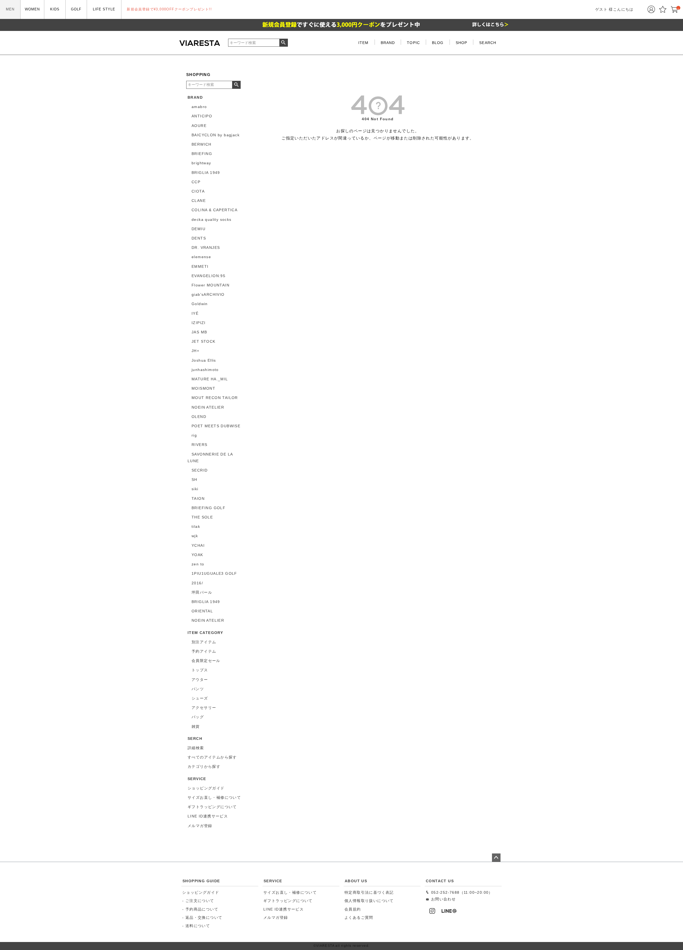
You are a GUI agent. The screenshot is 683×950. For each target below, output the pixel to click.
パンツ (198, 689)
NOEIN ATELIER (208, 407)
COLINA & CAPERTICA (214, 210)
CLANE (199, 200)
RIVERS (199, 444)
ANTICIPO (202, 116)
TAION (198, 498)
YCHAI (198, 545)
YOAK (197, 555)
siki (195, 489)
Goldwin (200, 304)
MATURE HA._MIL (210, 379)
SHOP (461, 43)
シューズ (200, 698)
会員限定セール (206, 660)
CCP (196, 182)
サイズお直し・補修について (290, 892)
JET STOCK (204, 341)
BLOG (437, 43)
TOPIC (413, 43)
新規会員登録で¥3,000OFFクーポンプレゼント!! (169, 9)
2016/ (197, 583)
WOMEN (32, 9)
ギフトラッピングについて (288, 901)
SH (194, 479)
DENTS (199, 238)
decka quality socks (212, 219)
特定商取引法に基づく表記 (369, 892)
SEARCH (487, 43)
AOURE (199, 125)
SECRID (200, 470)
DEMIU (198, 229)
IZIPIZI (199, 323)
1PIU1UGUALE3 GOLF (214, 573)
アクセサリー (204, 707)
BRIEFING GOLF (208, 508)
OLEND (199, 416)
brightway (201, 163)
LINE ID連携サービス (283, 909)
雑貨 (196, 726)
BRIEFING (202, 153)
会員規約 (352, 909)
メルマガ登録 (275, 917)
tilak (196, 526)
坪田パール (202, 592)
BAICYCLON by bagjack (216, 135)
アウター (200, 679)
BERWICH (202, 144)
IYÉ (195, 313)
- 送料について (196, 926)
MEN (10, 9)
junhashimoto (205, 370)
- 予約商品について (200, 909)
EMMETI (200, 266)
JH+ (195, 351)
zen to (198, 564)
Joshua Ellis (204, 360)
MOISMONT (203, 388)
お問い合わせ (443, 899)
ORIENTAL (202, 611)
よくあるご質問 (358, 917)
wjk (195, 536)
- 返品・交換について (202, 917)
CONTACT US (440, 881)
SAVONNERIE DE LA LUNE (210, 457)
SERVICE (273, 881)
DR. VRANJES (206, 247)
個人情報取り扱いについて (369, 901)
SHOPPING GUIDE (201, 881)
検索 (283, 42)
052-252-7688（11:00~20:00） (461, 892)
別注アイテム (204, 642)
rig (194, 435)
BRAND (388, 43)
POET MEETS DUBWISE (216, 426)
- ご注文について (198, 901)
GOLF (76, 9)
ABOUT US (356, 881)
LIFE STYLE (104, 9)
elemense (201, 257)
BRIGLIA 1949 (206, 172)
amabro (199, 107)
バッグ (198, 717)
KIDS (54, 9)
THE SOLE (202, 517)
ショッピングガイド (200, 892)
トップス (200, 670)
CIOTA (198, 191)
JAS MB (199, 332)
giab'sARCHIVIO (208, 294)
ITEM (363, 43)
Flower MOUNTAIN (210, 285)
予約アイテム (204, 651)
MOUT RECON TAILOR (215, 398)
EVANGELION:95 (208, 276)
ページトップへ (496, 857)
